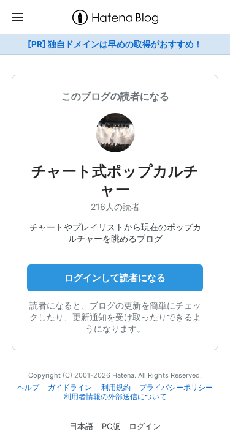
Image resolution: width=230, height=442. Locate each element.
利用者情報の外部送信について (115, 396)
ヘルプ (28, 387)
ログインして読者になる (115, 277)
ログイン (145, 426)
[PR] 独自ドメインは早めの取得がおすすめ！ (115, 44)
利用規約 (116, 387)
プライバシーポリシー (176, 387)
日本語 (81, 426)
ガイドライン (70, 387)
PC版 (111, 426)
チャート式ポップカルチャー (115, 180)
